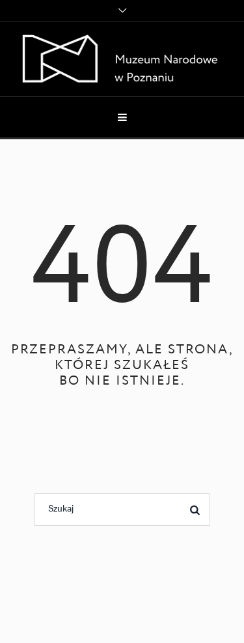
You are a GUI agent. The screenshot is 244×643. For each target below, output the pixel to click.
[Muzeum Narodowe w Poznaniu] (122, 59)
